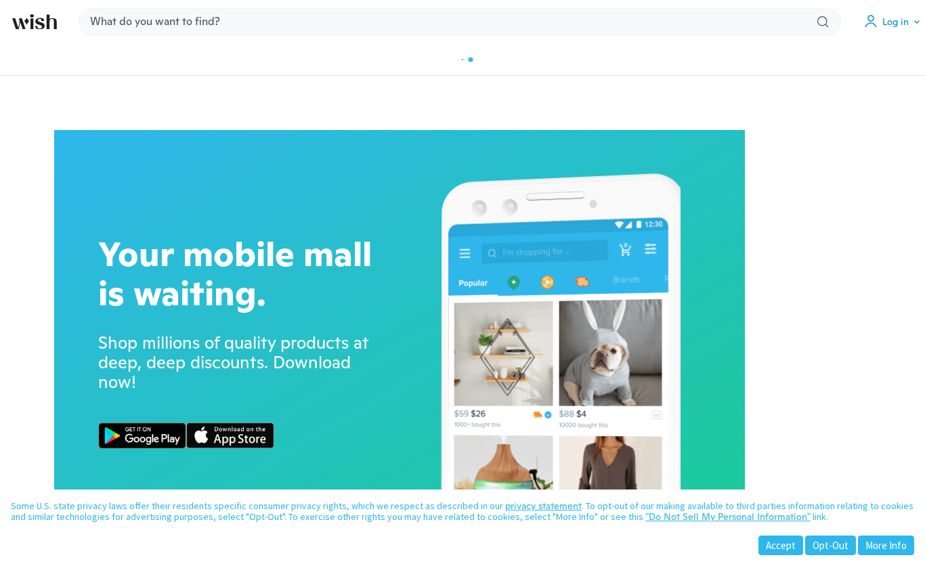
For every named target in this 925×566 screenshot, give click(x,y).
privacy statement (543, 506)
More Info (886, 545)
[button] (895, 21)
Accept (781, 545)
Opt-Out (830, 545)
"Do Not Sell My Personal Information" (728, 516)
